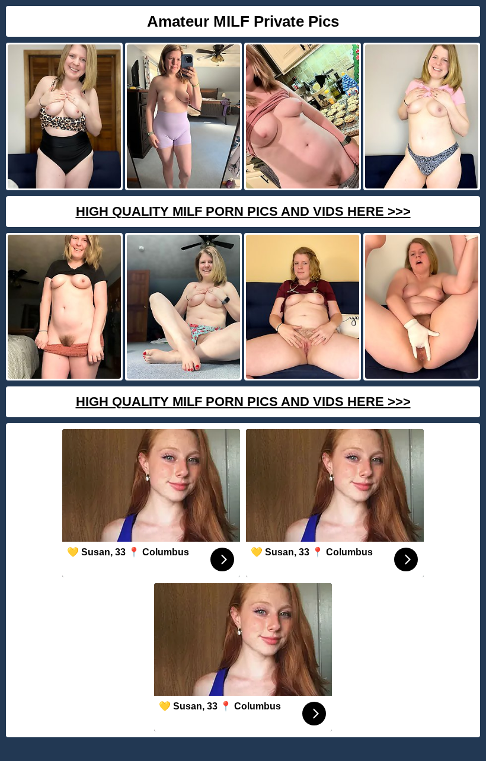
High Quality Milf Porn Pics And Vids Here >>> (243, 211)
